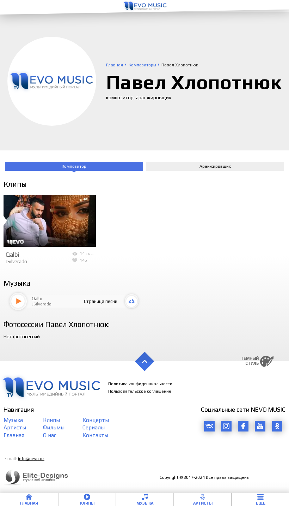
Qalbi (12, 254)
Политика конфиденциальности (140, 383)
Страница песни (100, 301)
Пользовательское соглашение (139, 391)
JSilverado (16, 261)
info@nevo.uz (31, 458)
